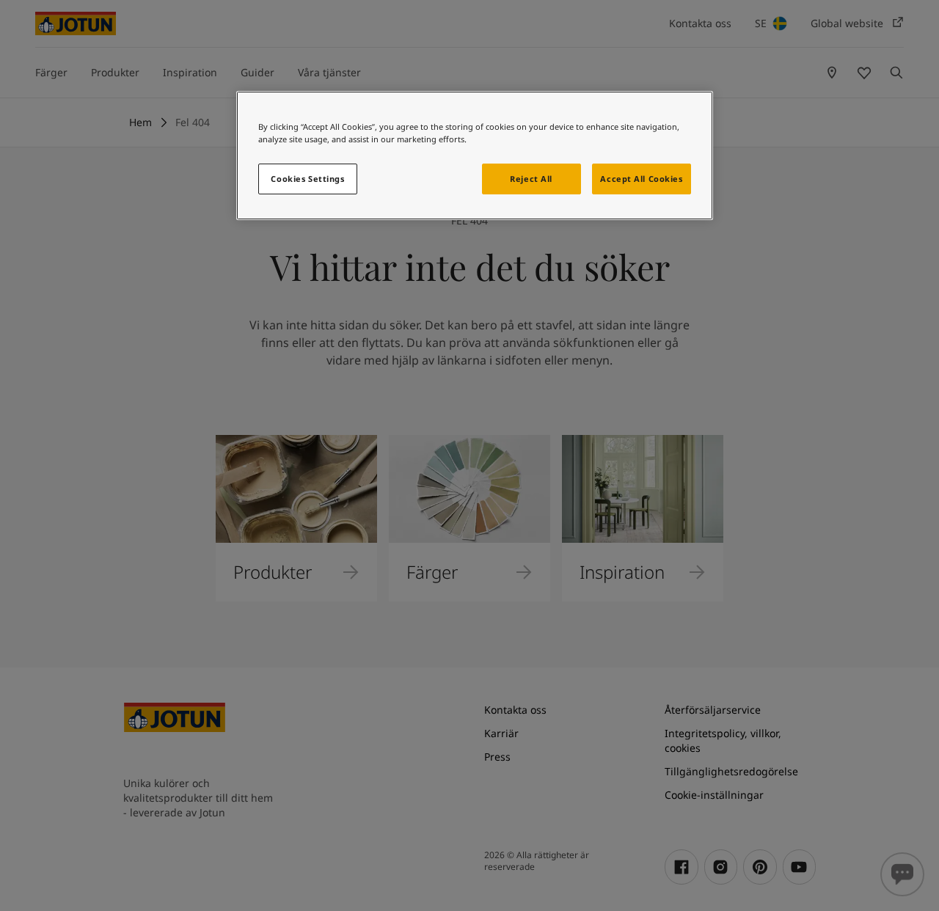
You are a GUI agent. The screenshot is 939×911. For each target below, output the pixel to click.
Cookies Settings (307, 178)
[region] (474, 155)
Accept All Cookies (641, 178)
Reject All (531, 178)
